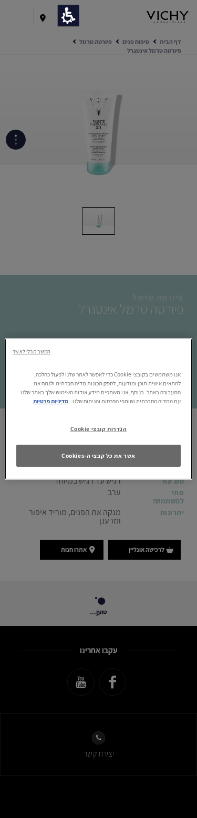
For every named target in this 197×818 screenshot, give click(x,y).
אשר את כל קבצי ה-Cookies (98, 455)
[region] (98, 409)
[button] (68, 15)
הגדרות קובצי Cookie (98, 429)
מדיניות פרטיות (50, 401)
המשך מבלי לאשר (31, 351)
